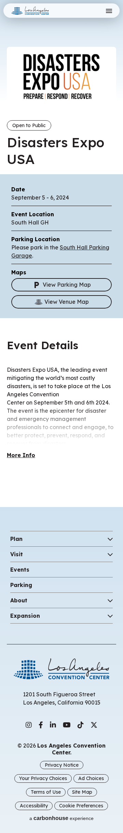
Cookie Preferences (81, 806)
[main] (61, 246)
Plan (16, 538)
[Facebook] (41, 725)
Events (19, 569)
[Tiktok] (81, 725)
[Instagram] (29, 725)
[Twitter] (94, 725)
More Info (21, 455)
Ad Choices (91, 778)
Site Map (82, 792)
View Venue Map (66, 301)
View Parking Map (67, 284)
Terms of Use (46, 792)
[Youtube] (67, 725)
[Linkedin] (53, 725)
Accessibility (34, 806)
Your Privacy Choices (43, 778)
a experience (61, 818)
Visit (16, 554)
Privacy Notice (62, 765)
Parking (21, 585)
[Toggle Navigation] (108, 10)
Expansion (25, 615)
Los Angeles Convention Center (38, 10)
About (18, 600)
